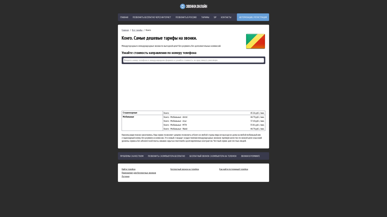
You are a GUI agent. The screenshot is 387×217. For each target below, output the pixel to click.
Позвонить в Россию (186, 17)
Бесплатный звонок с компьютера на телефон (213, 155)
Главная (124, 17)
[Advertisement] (193, 87)
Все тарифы (137, 29)
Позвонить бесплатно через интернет (152, 17)
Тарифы (205, 17)
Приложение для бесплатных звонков (139, 172)
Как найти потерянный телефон (233, 169)
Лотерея (125, 176)
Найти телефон (128, 169)
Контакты (226, 17)
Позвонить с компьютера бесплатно (166, 155)
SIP (215, 17)
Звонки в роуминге (250, 155)
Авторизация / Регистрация (253, 17)
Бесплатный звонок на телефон (185, 169)
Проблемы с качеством (131, 155)
